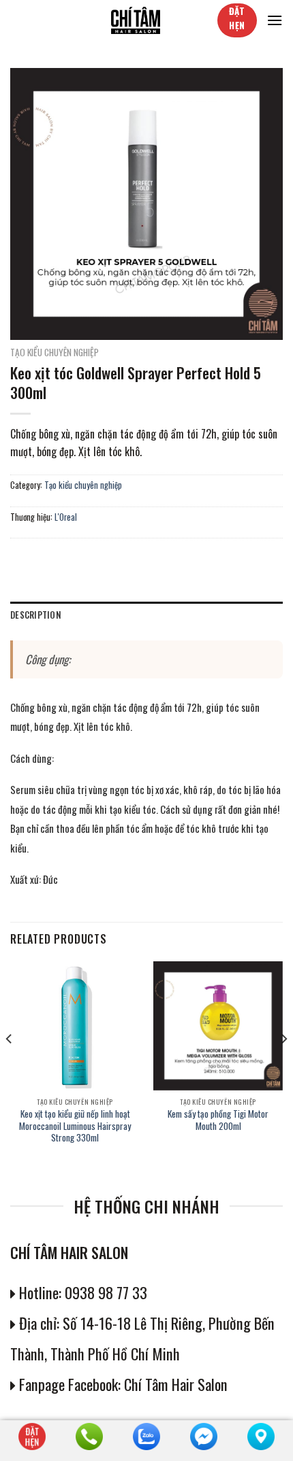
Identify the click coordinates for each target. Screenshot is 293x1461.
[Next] (283, 1065)
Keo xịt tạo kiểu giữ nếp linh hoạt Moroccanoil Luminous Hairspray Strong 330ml (75, 1126)
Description (35, 614)
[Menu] (274, 20)
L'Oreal (66, 517)
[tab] (146, 615)
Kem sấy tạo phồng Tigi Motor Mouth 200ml (218, 1120)
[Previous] (9, 1065)
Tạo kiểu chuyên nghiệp (54, 352)
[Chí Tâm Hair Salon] (135, 20)
